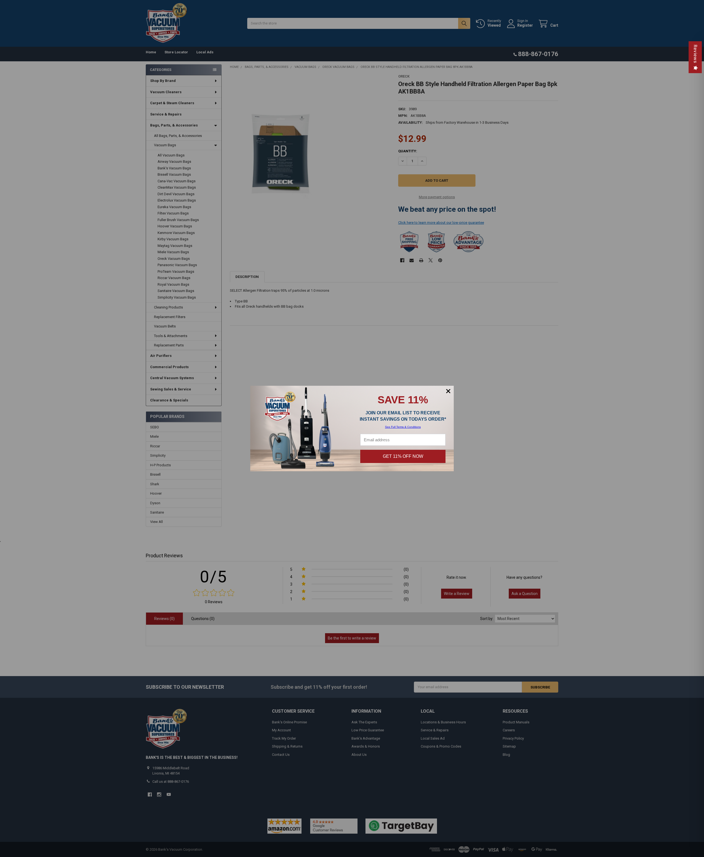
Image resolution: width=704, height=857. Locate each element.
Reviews (695, 54)
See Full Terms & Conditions (403, 426)
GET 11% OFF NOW (403, 456)
